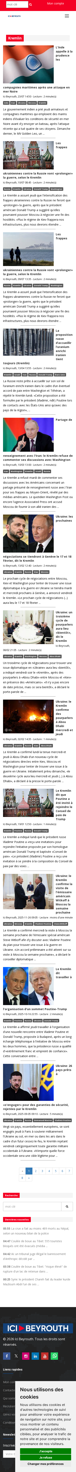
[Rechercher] (67, 1206)
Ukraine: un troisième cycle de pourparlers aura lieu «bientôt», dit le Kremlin (64, 626)
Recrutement (11, 1406)
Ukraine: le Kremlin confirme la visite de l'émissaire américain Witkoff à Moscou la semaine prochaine (64, 894)
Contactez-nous (13, 1390)
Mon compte (55, 3)
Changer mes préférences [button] (46, 1463)
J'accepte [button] (45, 1451)
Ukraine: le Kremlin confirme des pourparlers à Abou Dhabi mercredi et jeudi (64, 718)
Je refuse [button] (45, 1457)
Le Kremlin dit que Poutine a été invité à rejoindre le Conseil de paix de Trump (64, 805)
